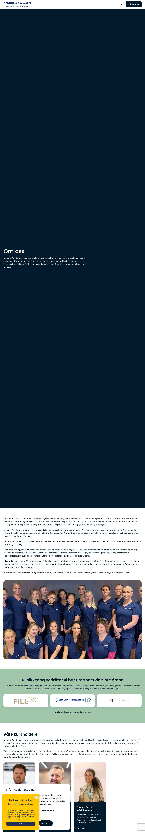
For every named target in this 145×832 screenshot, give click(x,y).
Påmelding (134, 4)
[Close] (36, 797)
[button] (121, 5)
